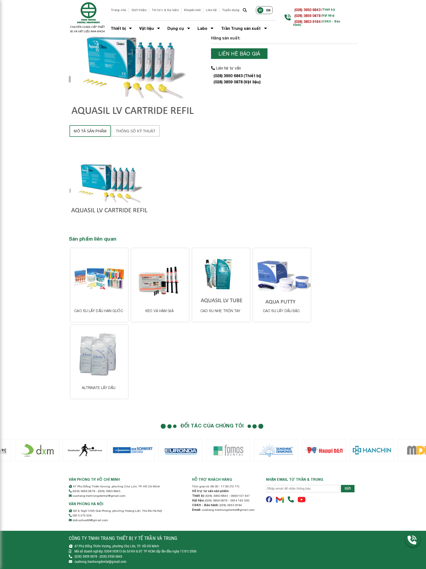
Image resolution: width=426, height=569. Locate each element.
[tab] (90, 131)
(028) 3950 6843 (307, 10)
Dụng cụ (176, 28)
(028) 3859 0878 (307, 16)
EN (268, 10)
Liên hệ (211, 10)
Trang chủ (118, 10)
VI (260, 10)
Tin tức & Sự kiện (165, 10)
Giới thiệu (138, 10)
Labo (203, 28)
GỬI (348, 488)
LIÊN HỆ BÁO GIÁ (239, 53)
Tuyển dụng (230, 10)
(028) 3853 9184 (307, 21)
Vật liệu (147, 28)
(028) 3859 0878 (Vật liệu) (237, 81)
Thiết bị (119, 28)
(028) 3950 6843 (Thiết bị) (237, 75)
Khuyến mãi (192, 10)
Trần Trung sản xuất (241, 28)
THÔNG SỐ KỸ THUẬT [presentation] (136, 131)
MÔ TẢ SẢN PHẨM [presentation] (90, 131)
